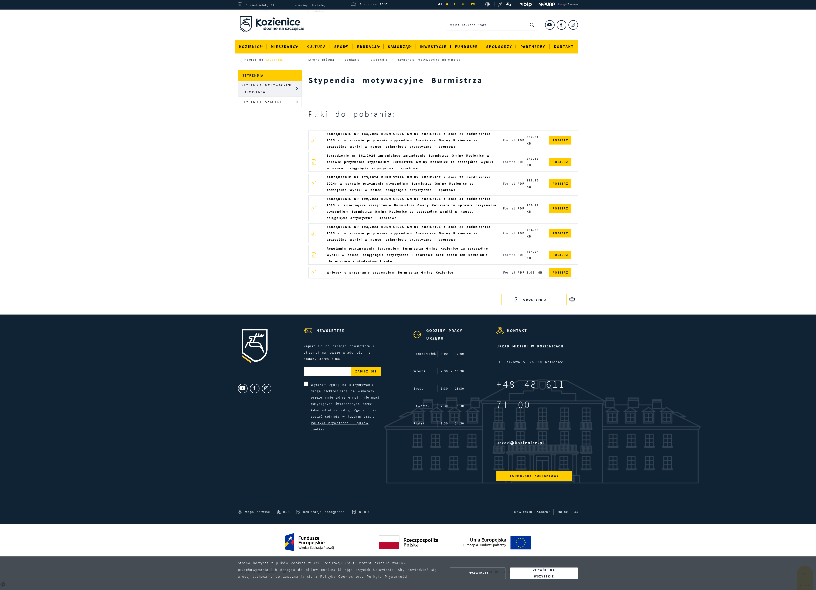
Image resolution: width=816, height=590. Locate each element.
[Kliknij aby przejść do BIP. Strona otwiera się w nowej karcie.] (524, 4)
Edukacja (368, 46)
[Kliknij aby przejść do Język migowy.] (508, 4)
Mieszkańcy (284, 46)
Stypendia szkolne (261, 102)
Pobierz (560, 140)
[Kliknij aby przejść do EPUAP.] (546, 4)
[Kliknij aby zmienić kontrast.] (487, 4)
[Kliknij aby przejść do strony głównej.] (275, 25)
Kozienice (250, 46)
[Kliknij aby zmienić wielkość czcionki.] (440, 5)
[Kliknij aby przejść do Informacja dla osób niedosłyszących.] (500, 4)
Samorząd (399, 46)
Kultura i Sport (327, 46)
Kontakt (564, 46)
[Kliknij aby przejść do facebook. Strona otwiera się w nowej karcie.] (561, 25)
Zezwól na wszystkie (544, 573)
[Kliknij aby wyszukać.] (532, 25)
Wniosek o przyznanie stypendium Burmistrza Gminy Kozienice (390, 272)
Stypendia (274, 60)
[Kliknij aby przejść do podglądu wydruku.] (572, 299)
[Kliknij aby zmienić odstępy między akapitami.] (473, 5)
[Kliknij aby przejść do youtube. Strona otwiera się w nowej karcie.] (550, 25)
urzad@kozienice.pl (520, 443)
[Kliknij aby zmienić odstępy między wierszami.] (456, 5)
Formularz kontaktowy (534, 476)
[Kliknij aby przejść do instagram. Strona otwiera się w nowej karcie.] (573, 25)
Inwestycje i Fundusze (449, 46)
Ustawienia (477, 573)
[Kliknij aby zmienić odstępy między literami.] (448, 5)
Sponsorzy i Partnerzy (515, 46)
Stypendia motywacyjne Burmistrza (266, 88)
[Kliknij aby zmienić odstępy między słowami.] (465, 5)
